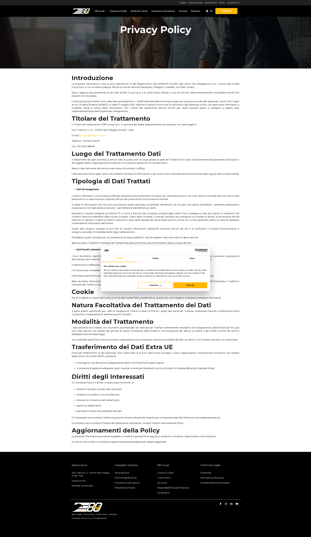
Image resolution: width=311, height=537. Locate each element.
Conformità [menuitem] (206, 473)
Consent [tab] (119, 258)
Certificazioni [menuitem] (163, 493)
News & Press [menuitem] (211, 3)
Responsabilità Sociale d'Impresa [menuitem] (173, 488)
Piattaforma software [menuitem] (125, 488)
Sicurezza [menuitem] (162, 483)
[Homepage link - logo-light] (87, 510)
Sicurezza (183, 11)
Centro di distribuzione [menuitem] (126, 478)
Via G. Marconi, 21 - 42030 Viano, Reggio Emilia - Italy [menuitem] (91, 474)
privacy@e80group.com (93, 135)
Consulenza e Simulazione (163, 11)
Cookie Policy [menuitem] (101, 514)
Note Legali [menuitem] (77, 514)
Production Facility (118, 11)
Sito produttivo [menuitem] (122, 473)
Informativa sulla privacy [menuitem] (212, 478)
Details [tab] (155, 258)
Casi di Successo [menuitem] (196, 3)
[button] (221, 504)
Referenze (195, 11)
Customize (153, 285)
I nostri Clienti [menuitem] (163, 478)
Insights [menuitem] (182, 3)
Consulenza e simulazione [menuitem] (127, 483)
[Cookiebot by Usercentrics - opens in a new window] (196, 250)
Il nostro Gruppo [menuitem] (165, 473)
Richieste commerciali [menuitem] (82, 486)
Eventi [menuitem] (222, 3)
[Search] (211, 11)
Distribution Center (139, 11)
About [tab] (192, 258)
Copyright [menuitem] (112, 514)
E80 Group (99, 11)
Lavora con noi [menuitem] (233, 3)
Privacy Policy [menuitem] (89, 514)
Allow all (190, 285)
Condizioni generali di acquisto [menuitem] (214, 483)
